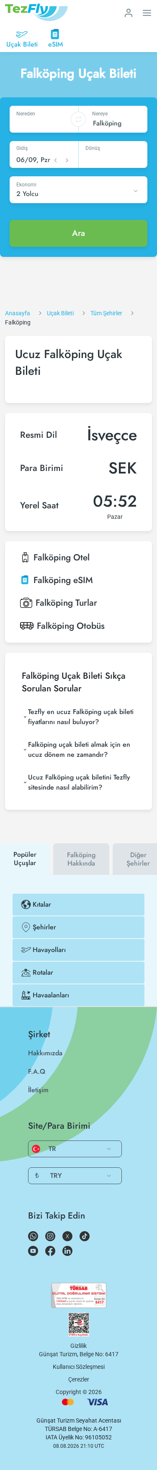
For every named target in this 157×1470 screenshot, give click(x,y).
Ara (78, 233)
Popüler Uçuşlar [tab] (24, 859)
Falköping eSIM (63, 580)
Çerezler (78, 1379)
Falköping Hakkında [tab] (81, 859)
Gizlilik (78, 1345)
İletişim (38, 1090)
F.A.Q (36, 1071)
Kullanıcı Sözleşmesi (79, 1366)
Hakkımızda (45, 1053)
